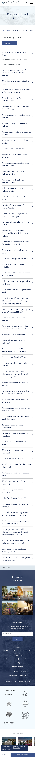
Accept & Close (7, 749)
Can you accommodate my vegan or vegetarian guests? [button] (16, 558)
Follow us (17, 577)
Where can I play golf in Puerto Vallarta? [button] (14, 124)
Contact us (9, 43)
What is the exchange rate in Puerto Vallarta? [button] (16, 116)
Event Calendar (13, 675)
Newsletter (17, 623)
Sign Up (19, 639)
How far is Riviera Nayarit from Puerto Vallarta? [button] (14, 206)
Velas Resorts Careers (17, 666)
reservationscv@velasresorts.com (19, 659)
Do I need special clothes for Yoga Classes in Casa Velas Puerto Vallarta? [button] (15, 73)
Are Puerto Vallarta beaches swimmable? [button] (13, 426)
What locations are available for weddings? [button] (14, 482)
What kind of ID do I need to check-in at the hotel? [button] (16, 274)
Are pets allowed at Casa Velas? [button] (14, 357)
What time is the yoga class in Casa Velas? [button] (15, 82)
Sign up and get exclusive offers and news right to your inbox (17, 627)
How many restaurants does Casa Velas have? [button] (15, 434)
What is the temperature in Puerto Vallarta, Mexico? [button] (15, 164)
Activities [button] (16, 30)
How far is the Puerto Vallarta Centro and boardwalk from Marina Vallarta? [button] (16, 233)
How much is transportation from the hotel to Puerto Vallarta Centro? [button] (16, 243)
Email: (8, 659)
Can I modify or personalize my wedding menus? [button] (14, 550)
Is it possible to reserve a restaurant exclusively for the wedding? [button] (15, 541)
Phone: (14, 656)
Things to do (22, 675)
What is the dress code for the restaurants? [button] (13, 451)
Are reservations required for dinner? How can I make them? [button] (14, 350)
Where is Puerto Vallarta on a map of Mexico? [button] (16, 133)
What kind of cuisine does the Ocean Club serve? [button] (16, 465)
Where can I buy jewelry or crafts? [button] (15, 258)
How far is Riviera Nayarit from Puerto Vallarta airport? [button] (14, 215)
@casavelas (17, 580)
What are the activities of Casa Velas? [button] (14, 53)
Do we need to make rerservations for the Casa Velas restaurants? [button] (15, 327)
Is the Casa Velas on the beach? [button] (14, 498)
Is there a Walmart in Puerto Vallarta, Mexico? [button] (13, 189)
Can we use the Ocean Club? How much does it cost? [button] (15, 417)
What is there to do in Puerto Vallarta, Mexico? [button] (13, 181)
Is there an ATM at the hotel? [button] (13, 334)
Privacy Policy (19, 681)
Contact (17, 647)
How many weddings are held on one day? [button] (15, 384)
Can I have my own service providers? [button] (12, 491)
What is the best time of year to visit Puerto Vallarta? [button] (16, 409)
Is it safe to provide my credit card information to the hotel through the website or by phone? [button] (15, 301)
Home (3, 567)
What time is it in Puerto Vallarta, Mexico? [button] (15, 141)
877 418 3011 (19, 656)
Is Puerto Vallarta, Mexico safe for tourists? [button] (15, 198)
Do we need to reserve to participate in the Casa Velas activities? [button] (16, 91)
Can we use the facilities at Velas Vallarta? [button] (14, 364)
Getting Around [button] (28, 30)
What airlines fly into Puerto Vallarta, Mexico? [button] (13, 99)
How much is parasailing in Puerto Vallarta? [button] (15, 223)
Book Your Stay (22, 755)
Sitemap (27, 681)
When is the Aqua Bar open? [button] (13, 458)
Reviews (16, 671)
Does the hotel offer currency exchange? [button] (13, 341)
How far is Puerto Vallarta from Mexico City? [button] (14, 155)
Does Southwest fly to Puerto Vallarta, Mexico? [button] (13, 172)
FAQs (17, 10)
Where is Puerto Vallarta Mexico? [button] (15, 148)
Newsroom (23, 671)
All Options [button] (6, 30)
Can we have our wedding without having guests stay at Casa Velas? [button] (15, 513)
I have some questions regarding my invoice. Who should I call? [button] (16, 310)
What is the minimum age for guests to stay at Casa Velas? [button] (16, 522)
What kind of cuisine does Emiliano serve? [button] (16, 474)
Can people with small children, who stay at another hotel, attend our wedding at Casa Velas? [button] (15, 374)
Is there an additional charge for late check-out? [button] (16, 282)
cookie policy (16, 747)
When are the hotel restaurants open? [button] (14, 443)
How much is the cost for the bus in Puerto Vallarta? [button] (16, 107)
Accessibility (8, 681)
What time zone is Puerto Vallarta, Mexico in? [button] (15, 400)
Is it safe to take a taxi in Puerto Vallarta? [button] (14, 319)
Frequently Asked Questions (17, 16)
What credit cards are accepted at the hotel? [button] (16, 291)
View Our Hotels (17, 734)
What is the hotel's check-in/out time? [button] (14, 251)
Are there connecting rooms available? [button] (13, 265)
